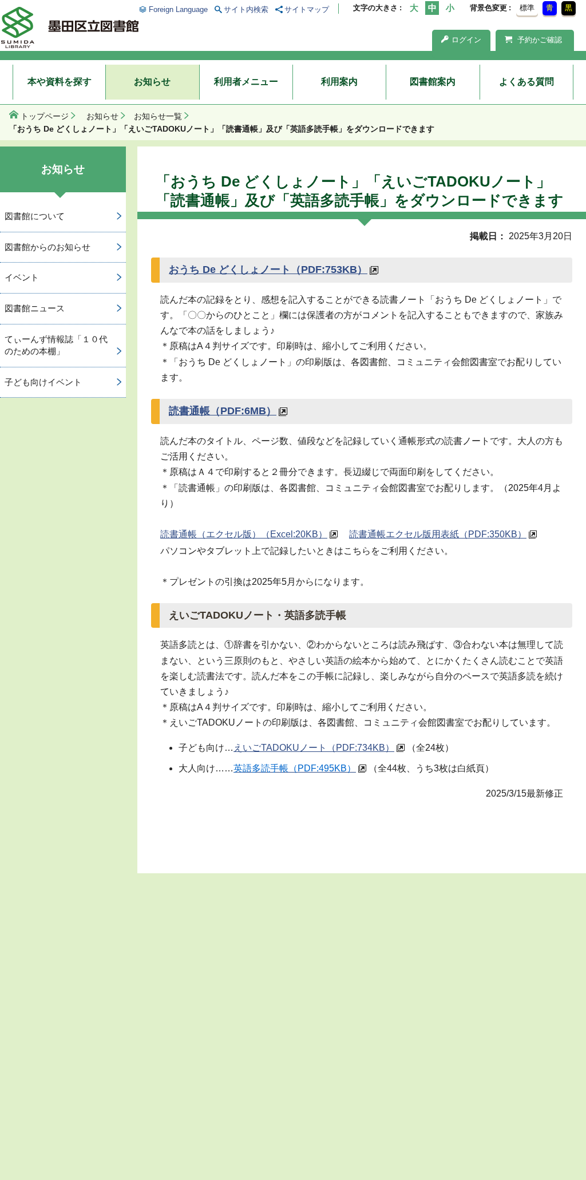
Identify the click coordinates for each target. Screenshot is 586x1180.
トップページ (45, 116)
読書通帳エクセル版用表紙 (437, 534)
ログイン (466, 39)
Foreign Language (178, 9)
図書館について (35, 216)
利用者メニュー (246, 81)
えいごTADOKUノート (313, 748)
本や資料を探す (59, 81)
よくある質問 (526, 81)
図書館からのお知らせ (47, 247)
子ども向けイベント (43, 382)
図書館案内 (433, 81)
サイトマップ (306, 9)
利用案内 (339, 81)
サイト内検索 (246, 9)
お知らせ (152, 81)
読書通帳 (222, 411)
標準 (527, 7)
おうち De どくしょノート (268, 269)
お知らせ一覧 (158, 116)
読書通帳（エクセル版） (243, 534)
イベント (22, 277)
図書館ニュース (35, 308)
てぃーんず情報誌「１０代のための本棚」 (56, 345)
